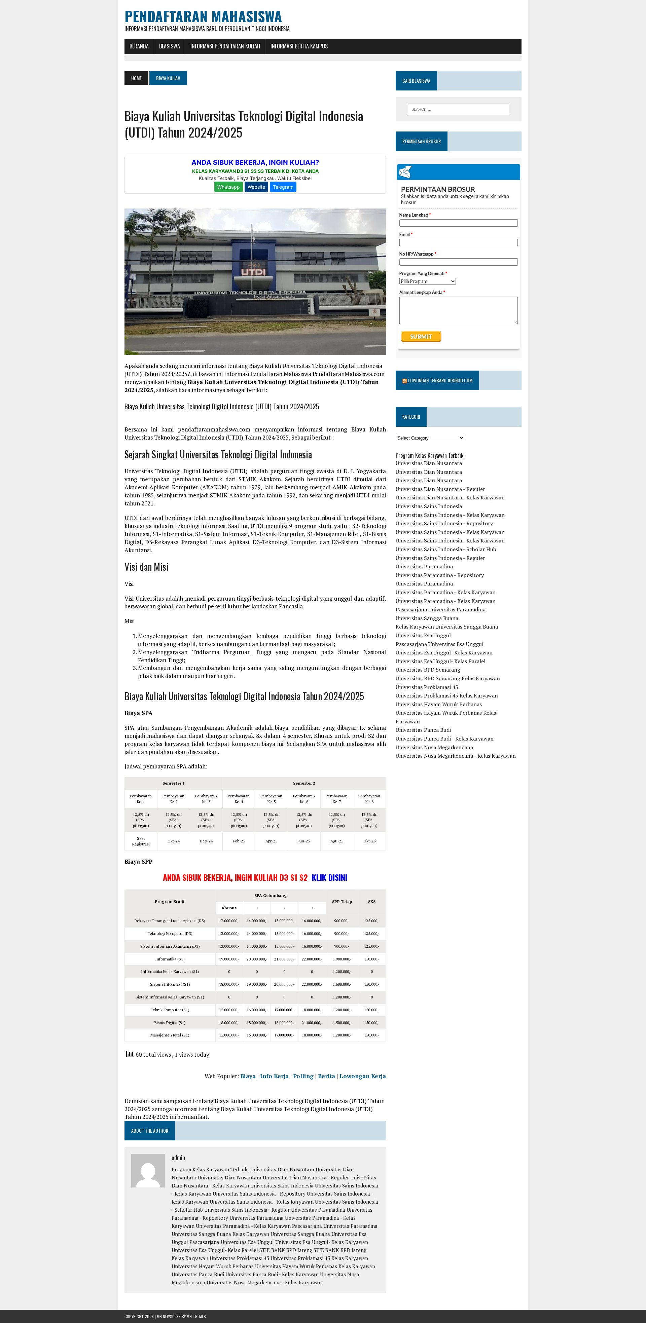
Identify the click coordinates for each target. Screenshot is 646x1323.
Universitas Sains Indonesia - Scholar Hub (446, 549)
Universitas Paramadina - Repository (440, 575)
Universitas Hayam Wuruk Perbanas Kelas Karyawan (315, 1266)
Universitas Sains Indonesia (282, 1185)
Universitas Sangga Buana (201, 1234)
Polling (303, 1076)
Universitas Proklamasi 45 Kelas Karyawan (319, 1258)
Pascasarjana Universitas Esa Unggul (231, 1242)
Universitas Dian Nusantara (282, 1169)
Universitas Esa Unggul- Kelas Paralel (215, 1250)
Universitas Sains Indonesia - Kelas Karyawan (262, 1201)
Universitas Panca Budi (198, 1274)
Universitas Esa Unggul (423, 635)
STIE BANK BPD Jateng (285, 1250)
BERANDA (139, 46)
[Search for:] (458, 109)
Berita (326, 1076)
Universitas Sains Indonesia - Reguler (247, 1209)
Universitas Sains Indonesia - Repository (259, 1193)
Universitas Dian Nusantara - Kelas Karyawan (450, 497)
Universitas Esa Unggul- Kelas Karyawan (321, 1242)
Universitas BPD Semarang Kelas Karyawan (448, 678)
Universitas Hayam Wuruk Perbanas (213, 1266)
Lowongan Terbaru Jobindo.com (440, 380)
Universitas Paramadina (318, 1209)
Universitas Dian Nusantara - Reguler (306, 1177)
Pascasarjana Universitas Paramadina (335, 1225)
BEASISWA (169, 46)
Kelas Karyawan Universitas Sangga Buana (281, 1234)
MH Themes (196, 1316)
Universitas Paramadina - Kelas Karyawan (243, 1225)
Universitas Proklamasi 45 (239, 1258)
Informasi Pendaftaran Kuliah (225, 46)
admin (178, 1157)
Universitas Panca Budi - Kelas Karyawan (272, 1274)
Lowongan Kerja (362, 1076)
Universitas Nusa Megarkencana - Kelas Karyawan (264, 1282)
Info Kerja (274, 1076)
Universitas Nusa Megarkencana (434, 747)
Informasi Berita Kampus (299, 46)
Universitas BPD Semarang (428, 669)
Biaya (248, 1076)
